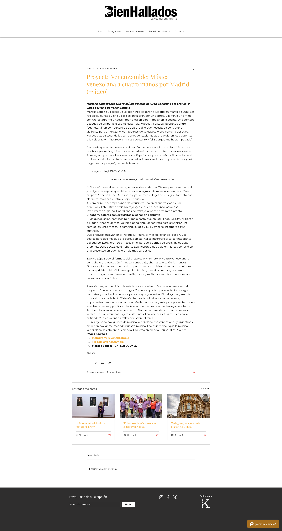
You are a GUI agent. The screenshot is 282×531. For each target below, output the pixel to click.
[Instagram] (161, 497)
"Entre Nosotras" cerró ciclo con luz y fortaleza (139, 424)
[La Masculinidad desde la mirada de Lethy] (93, 406)
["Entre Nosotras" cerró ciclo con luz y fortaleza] (141, 406)
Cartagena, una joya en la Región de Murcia (185, 424)
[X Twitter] (175, 497)
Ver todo (205, 388)
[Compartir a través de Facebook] (88, 363)
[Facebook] (168, 497)
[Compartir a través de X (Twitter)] (95, 363)
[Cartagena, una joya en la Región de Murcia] (188, 406)
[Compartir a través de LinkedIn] (102, 363)
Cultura (91, 353)
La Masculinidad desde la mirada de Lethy (90, 424)
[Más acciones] (193, 68)
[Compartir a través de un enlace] (109, 363)
